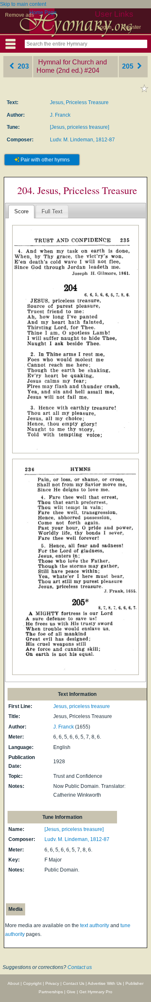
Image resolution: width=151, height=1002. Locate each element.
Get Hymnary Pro (95, 991)
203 (22, 66)
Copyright (32, 983)
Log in (104, 27)
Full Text (52, 211)
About (13, 983)
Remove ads (19, 15)
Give (71, 991)
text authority (94, 925)
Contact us (80, 967)
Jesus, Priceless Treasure (79, 102)
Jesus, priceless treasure (81, 706)
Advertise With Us (105, 983)
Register (131, 27)
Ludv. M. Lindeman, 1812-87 (82, 140)
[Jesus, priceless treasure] (79, 127)
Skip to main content (23, 4)
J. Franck (60, 115)
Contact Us (73, 983)
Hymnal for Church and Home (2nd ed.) (71, 66)
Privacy (52, 983)
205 (128, 66)
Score (21, 211)
